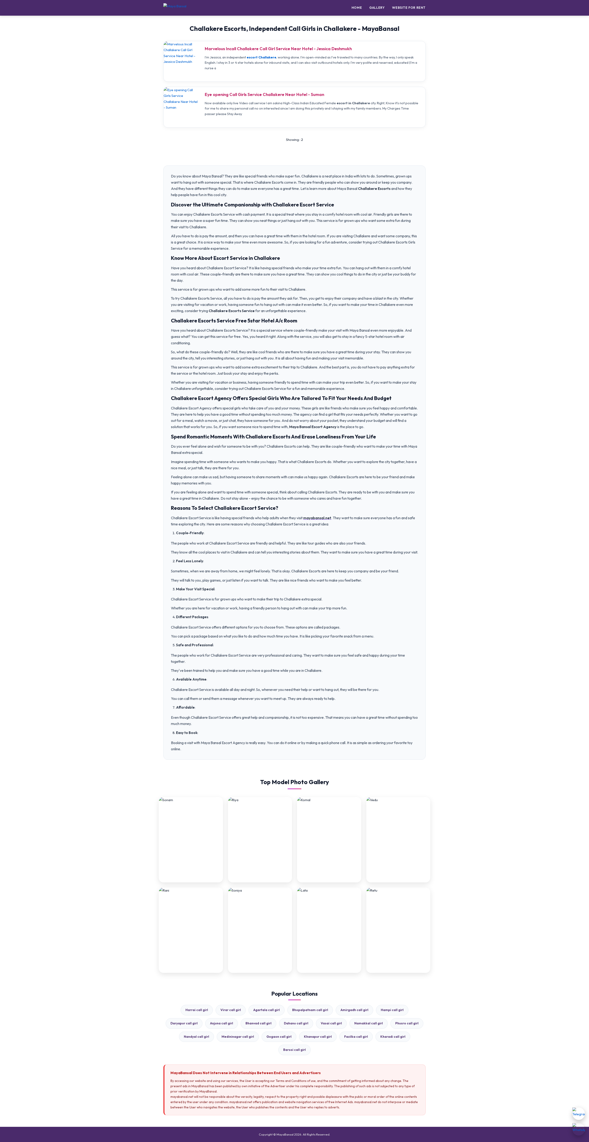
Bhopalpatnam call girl (310, 1010)
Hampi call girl (392, 1010)
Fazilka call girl (356, 1037)
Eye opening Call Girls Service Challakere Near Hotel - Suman (264, 94)
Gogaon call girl (279, 1037)
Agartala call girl (266, 1010)
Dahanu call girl (296, 1023)
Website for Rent (409, 8)
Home (357, 8)
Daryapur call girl (184, 1023)
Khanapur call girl (318, 1037)
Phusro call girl (407, 1023)
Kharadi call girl (392, 1037)
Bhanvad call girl (258, 1023)
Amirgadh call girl (354, 1010)
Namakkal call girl (368, 1023)
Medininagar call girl (238, 1037)
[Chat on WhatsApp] (578, 1129)
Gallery (377, 8)
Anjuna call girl (221, 1023)
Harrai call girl (196, 1010)
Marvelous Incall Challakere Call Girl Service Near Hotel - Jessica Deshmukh (278, 48)
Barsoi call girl (294, 1050)
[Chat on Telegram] (578, 1113)
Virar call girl (230, 1010)
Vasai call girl (331, 1023)
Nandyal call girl (196, 1037)
